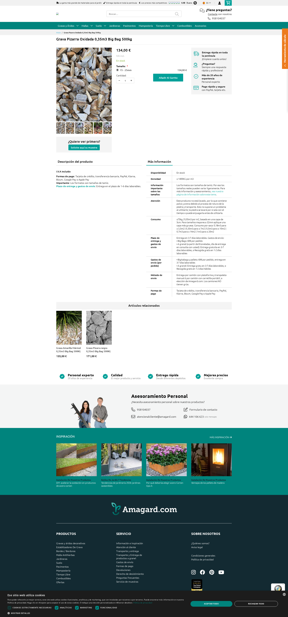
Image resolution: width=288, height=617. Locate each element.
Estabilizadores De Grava (69, 547)
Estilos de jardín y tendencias (116, 479)
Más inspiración (220, 437)
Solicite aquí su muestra (84, 147)
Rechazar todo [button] (256, 603)
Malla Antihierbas (65, 554)
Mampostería (63, 570)
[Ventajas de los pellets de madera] (211, 459)
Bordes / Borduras (65, 551)
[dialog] (144, 604)
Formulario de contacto (203, 409)
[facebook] (202, 572)
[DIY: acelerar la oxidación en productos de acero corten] (76, 459)
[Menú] (283, 585)
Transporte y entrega (127, 551)
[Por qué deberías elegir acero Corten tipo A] (166, 459)
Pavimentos (62, 566)
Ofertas (60, 582)
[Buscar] (177, 14)
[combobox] (139, 14)
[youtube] (221, 572)
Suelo (59, 562)
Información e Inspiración (129, 543)
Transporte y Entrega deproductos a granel (129, 556)
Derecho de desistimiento (130, 573)
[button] (96, 613)
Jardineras (61, 558)
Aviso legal (197, 547)
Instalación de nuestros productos (73, 479)
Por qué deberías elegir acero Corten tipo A (164, 484)
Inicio (58, 32)
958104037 (218, 18)
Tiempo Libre (63, 574)
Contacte (213, 14)
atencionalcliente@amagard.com (156, 416)
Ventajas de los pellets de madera (208, 482)
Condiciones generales (203, 555)
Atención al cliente (126, 547)
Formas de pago (124, 566)
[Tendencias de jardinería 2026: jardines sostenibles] (121, 459)
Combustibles (63, 578)
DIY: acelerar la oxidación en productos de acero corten (76, 484)
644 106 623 (196, 416)
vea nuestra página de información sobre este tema (200, 193)
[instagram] (193, 572)
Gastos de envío (124, 562)
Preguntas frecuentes (127, 577)
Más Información (159, 161)
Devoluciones (123, 569)
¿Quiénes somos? (200, 543)
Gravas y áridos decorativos (70, 543)
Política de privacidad (202, 559)
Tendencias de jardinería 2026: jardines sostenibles (120, 484)
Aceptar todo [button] (211, 603)
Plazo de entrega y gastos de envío (75, 186)
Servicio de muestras (127, 581)
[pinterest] (211, 572)
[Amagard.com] (57, 14)
